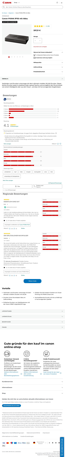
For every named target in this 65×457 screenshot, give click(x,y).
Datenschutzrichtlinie (33, 433)
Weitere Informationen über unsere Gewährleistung (31, 373)
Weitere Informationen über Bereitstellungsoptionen (11, 373)
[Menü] (61, 2)
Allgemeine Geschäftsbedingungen (13, 433)
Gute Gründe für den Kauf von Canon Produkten (51, 373)
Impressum (46, 433)
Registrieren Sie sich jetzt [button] (11, 405)
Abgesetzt (11, 13)
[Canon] (7, 2)
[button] (8, 57)
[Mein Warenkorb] (57, 2)
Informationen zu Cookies (10, 436)
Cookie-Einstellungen (27, 436)
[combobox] (32, 7)
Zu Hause (4, 13)
